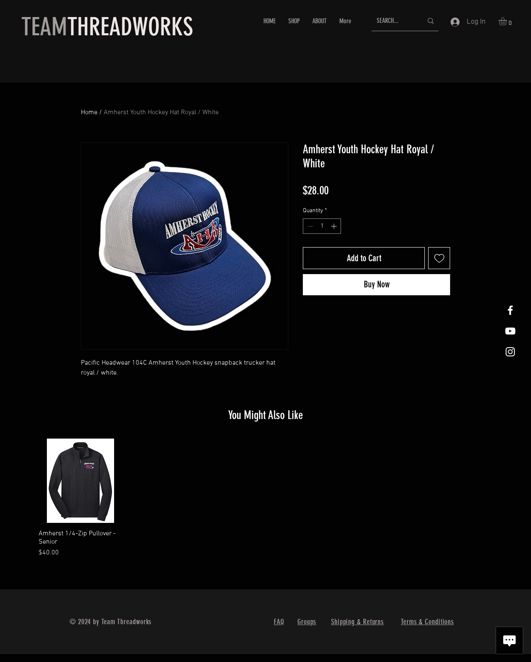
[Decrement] (309, 226)
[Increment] (334, 226)
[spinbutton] (321, 226)
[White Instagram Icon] (510, 352)
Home (89, 112)
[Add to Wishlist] (439, 258)
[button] (507, 21)
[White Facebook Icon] (510, 310)
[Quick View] (81, 481)
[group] (265, 498)
